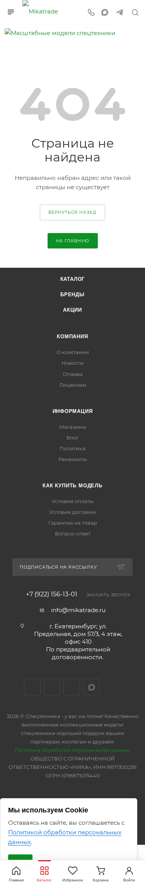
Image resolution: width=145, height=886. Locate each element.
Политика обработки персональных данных (73, 750)
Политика (72, 448)
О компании (72, 352)
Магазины (72, 427)
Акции (72, 310)
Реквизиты (72, 459)
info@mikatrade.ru (78, 610)
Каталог (72, 279)
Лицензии (72, 385)
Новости (72, 363)
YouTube (71, 687)
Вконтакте (32, 687)
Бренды (72, 294)
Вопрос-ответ (72, 533)
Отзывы (73, 374)
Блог (72, 438)
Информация (73, 411)
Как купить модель (72, 485)
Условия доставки (72, 512)
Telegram (52, 687)
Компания (72, 336)
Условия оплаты (73, 501)
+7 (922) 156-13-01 (51, 594)
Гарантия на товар (72, 523)
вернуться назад (72, 212)
